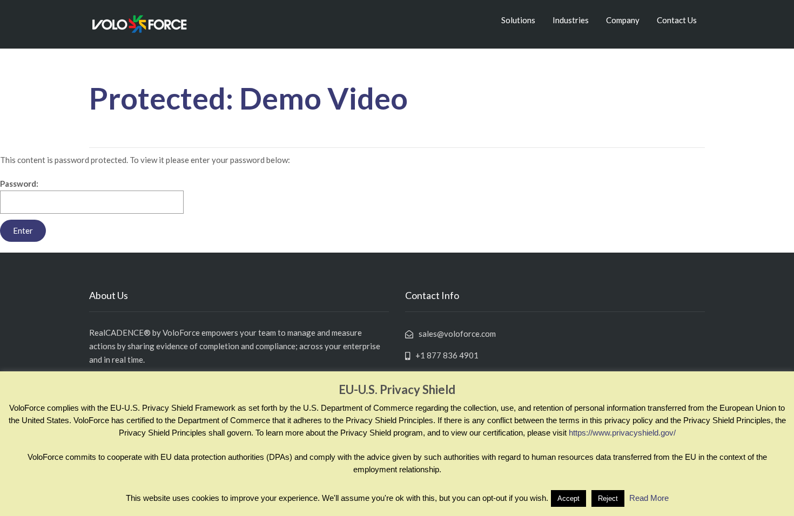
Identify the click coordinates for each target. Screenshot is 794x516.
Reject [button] (608, 498)
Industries (571, 20)
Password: (19, 183)
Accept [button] (568, 498)
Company (623, 20)
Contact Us (677, 20)
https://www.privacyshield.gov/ (622, 432)
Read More (649, 498)
